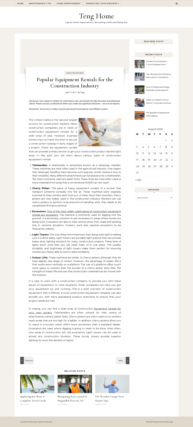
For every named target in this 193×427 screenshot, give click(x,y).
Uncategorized (75, 73)
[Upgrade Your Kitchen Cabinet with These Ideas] (123, 360)
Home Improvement (69, 3)
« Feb (138, 180)
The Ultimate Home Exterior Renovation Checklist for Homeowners (158, 76)
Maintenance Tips (40, 3)
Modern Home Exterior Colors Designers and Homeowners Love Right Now (157, 63)
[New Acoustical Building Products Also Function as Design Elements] (26, 360)
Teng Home (96, 15)
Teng (82, 92)
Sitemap (169, 422)
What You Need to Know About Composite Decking (158, 101)
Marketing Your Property (102, 3)
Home (20, 3)
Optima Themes (44, 422)
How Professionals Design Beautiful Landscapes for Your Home (158, 89)
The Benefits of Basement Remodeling (157, 114)
